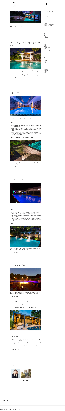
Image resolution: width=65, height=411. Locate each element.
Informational (45, 55)
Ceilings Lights (45, 45)
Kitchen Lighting (46, 56)
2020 (44, 31)
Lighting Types (45, 62)
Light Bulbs (45, 61)
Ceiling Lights (45, 44)
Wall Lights (45, 72)
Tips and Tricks (45, 71)
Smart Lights (45, 68)
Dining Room (45, 48)
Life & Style (45, 60)
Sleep (44, 67)
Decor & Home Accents (47, 47)
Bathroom (45, 38)
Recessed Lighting (46, 66)
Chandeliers (45, 46)
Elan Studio (13, 3)
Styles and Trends (46, 70)
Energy (44, 49)
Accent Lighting (46, 36)
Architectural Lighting (46, 37)
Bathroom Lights (46, 39)
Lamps (44, 57)
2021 (44, 32)
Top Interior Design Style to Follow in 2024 (49, 21)
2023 (30, 383)
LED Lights (45, 59)
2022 (44, 33)
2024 (44, 35)
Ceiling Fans (45, 43)
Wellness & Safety (46, 73)
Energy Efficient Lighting (47, 50)
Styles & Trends (38, 383)
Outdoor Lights (33, 383)
